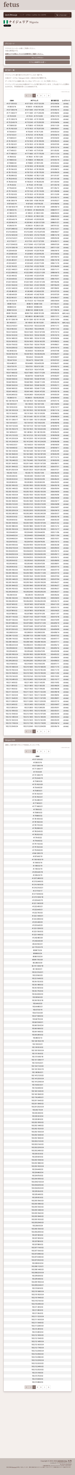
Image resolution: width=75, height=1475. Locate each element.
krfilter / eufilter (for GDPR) (36, 15)
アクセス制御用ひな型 (36, 62)
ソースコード (53, 1462)
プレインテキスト (37, 58)
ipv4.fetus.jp (11, 15)
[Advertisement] (37, 34)
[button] (62, 15)
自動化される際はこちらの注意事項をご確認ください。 (24, 54)
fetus (11, 4)
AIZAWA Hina (62, 1461)
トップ (22, 15)
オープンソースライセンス (65, 1464)
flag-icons (14, 1467)
